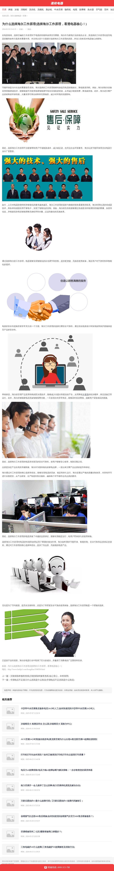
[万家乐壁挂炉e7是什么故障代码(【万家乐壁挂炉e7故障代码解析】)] (10, 808)
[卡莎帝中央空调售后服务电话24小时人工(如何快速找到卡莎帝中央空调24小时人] (10, 715)
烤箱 (10, 9)
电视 (75, 9)
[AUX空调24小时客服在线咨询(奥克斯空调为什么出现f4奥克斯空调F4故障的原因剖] (10, 746)
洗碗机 (41, 9)
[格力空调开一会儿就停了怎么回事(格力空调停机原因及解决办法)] (10, 792)
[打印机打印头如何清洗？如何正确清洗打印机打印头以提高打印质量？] (10, 761)
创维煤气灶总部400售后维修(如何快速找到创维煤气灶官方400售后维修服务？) (57, 816)
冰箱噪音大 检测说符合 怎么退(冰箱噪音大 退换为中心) (46, 724)
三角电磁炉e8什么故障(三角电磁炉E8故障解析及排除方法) (48, 847)
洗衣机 (32, 9)
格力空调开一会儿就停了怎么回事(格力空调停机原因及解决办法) (51, 785)
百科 (106, 9)
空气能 (99, 9)
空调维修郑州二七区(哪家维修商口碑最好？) (41, 832)
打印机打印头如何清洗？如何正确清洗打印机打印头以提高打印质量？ (53, 755)
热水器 (91, 9)
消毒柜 (24, 9)
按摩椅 (82, 9)
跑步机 (49, 9)
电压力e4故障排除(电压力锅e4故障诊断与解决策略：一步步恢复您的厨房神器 (56, 770)
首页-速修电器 (15, 16)
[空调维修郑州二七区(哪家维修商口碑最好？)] (10, 838)
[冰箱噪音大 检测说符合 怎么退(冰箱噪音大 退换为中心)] (10, 731)
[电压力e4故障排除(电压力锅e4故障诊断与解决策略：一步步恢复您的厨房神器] (10, 777)
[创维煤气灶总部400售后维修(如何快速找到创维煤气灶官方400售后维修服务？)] (10, 823)
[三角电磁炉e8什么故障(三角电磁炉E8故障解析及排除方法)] (10, 854)
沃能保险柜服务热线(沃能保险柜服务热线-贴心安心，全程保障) (39, 676)
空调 (4, 9)
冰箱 (17, 9)
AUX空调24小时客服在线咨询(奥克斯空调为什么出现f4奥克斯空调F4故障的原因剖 (59, 739)
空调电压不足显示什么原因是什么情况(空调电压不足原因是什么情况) (42, 680)
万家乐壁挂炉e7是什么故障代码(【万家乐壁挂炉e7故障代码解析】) (52, 801)
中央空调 (58, 9)
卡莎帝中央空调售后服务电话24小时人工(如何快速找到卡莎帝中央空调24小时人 (58, 708)
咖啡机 (68, 9)
